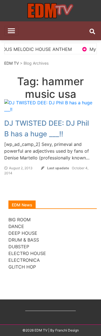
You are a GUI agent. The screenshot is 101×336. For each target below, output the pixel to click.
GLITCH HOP (22, 267)
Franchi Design (67, 330)
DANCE (16, 226)
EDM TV (11, 63)
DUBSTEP (18, 246)
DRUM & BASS (23, 240)
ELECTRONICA (24, 260)
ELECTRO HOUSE (27, 253)
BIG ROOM (19, 219)
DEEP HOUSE (22, 233)
